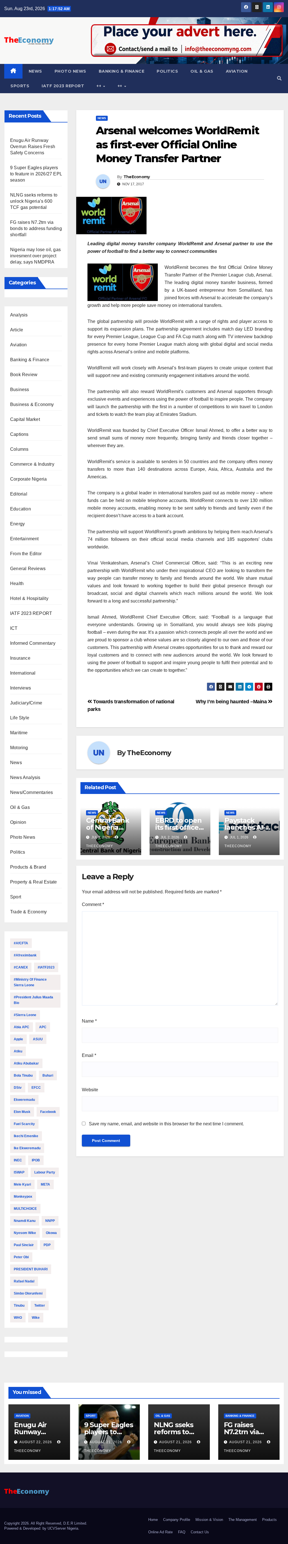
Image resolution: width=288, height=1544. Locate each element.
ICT (14, 628)
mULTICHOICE (25, 1209)
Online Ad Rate (160, 1532)
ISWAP (19, 1172)
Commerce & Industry (32, 464)
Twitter (39, 1306)
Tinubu (19, 1306)
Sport (15, 896)
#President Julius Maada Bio (33, 1000)
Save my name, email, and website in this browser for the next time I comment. (166, 1123)
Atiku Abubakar (26, 1063)
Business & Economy (32, 404)
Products (269, 1520)
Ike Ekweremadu (27, 1148)
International (23, 673)
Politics (167, 71)
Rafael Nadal (24, 1281)
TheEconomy (136, 176)
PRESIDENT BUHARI (31, 1269)
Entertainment (24, 538)
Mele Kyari (22, 1184)
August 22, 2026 (36, 1442)
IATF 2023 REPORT (63, 85)
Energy (17, 523)
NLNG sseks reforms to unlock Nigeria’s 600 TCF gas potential (33, 201)
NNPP (50, 1221)
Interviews (20, 688)
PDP (47, 1245)
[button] (279, 78)
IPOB (36, 1160)
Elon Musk (22, 1112)
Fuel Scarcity (24, 1124)
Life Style (19, 717)
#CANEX (21, 967)
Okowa (51, 1233)
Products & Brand (28, 867)
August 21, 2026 (106, 1442)
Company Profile (176, 1520)
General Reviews (28, 568)
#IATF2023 (46, 967)
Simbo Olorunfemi (28, 1293)
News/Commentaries (31, 792)
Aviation (237, 71)
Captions (19, 434)
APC (42, 1027)
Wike (36, 1318)
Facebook (48, 1112)
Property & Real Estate (33, 882)
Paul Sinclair (24, 1245)
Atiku (18, 1051)
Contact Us (200, 1532)
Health (17, 583)
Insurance (20, 658)
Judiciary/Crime (26, 702)
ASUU (38, 1039)
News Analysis (25, 777)
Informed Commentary (32, 643)
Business (19, 389)
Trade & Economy (28, 911)
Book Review (23, 374)
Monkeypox (23, 1197)
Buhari (47, 1075)
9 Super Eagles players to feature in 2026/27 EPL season (36, 173)
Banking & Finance (122, 71)
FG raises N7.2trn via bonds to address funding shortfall (36, 228)
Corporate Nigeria (28, 479)
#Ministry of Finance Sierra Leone (30, 982)
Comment (93, 904)
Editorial (18, 494)
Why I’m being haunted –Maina (232, 701)
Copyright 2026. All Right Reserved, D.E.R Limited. (45, 1523)
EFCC (36, 1088)
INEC (18, 1160)
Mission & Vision (209, 1520)
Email (89, 1055)
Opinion (18, 822)
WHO (18, 1318)
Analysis (19, 315)
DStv (18, 1088)
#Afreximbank (25, 955)
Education (20, 509)
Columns (19, 449)
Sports (19, 85)
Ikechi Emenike (26, 1136)
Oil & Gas (201, 71)
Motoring (19, 747)
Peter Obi (21, 1257)
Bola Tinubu (23, 1075)
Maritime (19, 732)
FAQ (181, 1532)
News (35, 71)
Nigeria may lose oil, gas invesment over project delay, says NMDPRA (35, 255)
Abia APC (21, 1027)
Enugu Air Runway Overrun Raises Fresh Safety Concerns (32, 146)
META (45, 1184)
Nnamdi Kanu (24, 1221)
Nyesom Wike (25, 1233)
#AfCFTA (21, 943)
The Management (242, 1520)
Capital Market (25, 419)
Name (89, 1021)
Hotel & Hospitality (29, 598)
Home (153, 1520)
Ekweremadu (24, 1100)
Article (16, 329)
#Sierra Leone (25, 1015)
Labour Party (44, 1172)
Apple (18, 1039)
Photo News (70, 71)
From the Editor (26, 553)
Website (90, 1089)
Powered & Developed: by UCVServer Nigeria (41, 1528)
